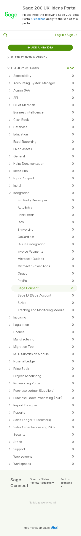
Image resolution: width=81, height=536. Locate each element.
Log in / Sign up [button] (66, 35)
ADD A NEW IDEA (42, 47)
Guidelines (38, 18)
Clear (70, 68)
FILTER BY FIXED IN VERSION (29, 57)
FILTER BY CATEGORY (25, 68)
